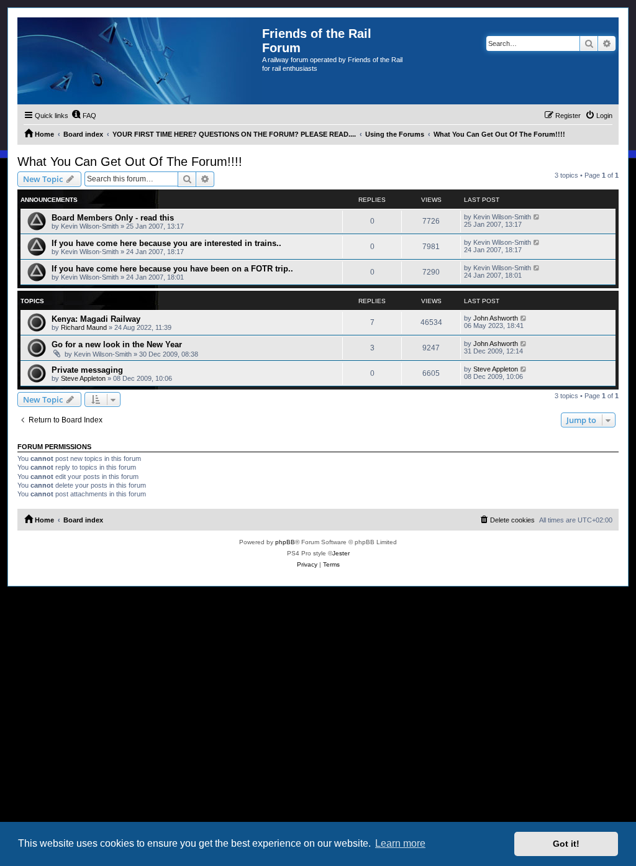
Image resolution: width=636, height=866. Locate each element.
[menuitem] (83, 115)
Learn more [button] (400, 843)
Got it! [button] (566, 844)
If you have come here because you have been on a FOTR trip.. (172, 268)
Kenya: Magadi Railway (96, 319)
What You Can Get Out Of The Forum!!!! (129, 161)
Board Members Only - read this (113, 217)
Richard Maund (84, 327)
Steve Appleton (83, 378)
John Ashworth (495, 318)
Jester (341, 553)
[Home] (139, 60)
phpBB (285, 542)
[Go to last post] (537, 217)
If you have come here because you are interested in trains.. (166, 243)
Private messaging (87, 370)
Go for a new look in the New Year (117, 344)
